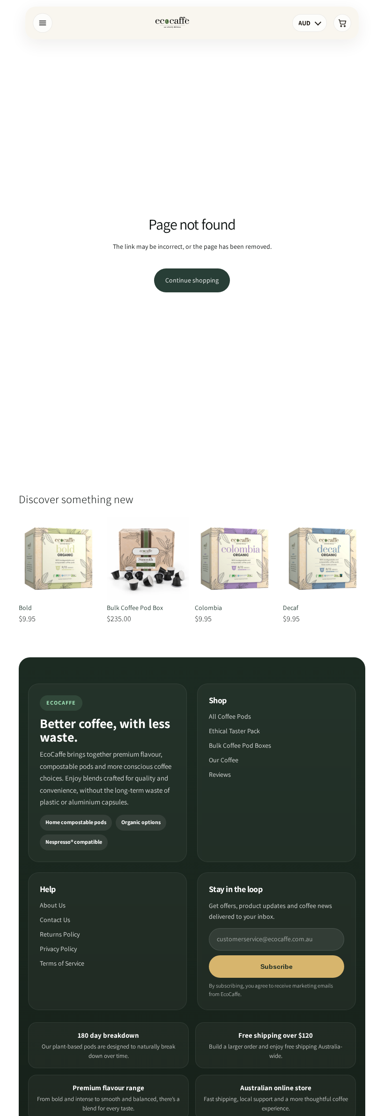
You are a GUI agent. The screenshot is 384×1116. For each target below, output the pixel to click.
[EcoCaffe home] (172, 23)
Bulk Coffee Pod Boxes (240, 745)
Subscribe (276, 966)
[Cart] (342, 23)
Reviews (220, 774)
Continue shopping (192, 280)
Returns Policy (60, 934)
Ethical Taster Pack (234, 731)
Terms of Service (62, 963)
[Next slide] (91, 558)
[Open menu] (42, 23)
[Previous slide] (29, 558)
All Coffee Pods (230, 716)
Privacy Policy (58, 949)
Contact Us (55, 919)
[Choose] (86, 585)
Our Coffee (223, 760)
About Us (53, 905)
